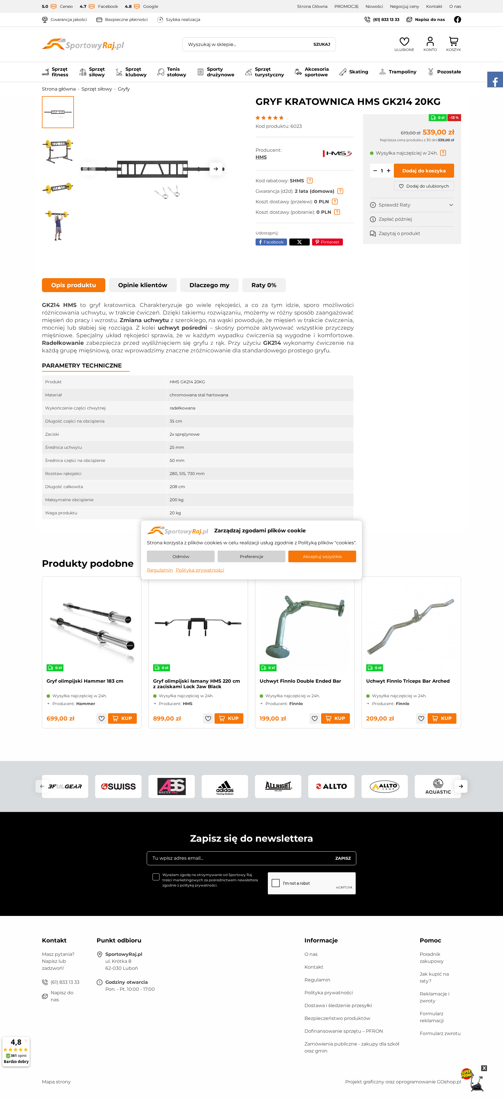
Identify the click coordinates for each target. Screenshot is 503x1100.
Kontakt (434, 6)
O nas (455, 6)
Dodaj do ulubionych (427, 186)
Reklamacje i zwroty (434, 997)
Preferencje (251, 556)
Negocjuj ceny (404, 6)
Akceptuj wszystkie (322, 556)
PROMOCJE (346, 6)
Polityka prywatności (328, 992)
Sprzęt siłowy (97, 71)
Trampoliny (403, 72)
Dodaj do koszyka (424, 171)
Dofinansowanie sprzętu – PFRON (343, 1031)
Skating (358, 72)
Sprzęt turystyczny (269, 71)
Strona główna (59, 89)
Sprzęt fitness (60, 71)
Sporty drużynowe (220, 71)
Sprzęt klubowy (136, 71)
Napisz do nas (430, 19)
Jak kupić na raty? (434, 977)
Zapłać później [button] (395, 219)
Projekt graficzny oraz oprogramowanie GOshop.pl (403, 1082)
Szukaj (322, 44)
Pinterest (330, 242)
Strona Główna (312, 6)
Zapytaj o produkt (399, 233)
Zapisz (343, 858)
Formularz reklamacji (432, 1017)
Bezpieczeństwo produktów (337, 1018)
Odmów (181, 556)
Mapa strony (56, 1082)
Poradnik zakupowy (432, 957)
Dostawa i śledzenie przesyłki (338, 1005)
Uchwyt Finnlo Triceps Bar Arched (408, 681)
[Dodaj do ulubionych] (101, 718)
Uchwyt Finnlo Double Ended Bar (300, 681)
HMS (261, 157)
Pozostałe (449, 72)
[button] (89, 169)
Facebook (274, 242)
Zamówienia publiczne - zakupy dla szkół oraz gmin (351, 1047)
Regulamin (317, 980)
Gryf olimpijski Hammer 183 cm (85, 681)
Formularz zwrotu (440, 1033)
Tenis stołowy (176, 71)
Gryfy (124, 89)
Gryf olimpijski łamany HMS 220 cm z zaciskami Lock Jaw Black (196, 683)
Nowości (374, 6)
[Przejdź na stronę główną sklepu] (83, 44)
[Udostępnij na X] (299, 242)
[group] (152, 169)
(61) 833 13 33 (386, 19)
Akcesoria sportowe (317, 71)
